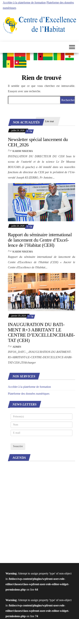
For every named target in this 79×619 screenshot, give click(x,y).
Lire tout (49, 121)
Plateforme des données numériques (28, 393)
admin (16, 346)
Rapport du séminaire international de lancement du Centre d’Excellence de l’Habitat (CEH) (40, 240)
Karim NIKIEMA (22, 151)
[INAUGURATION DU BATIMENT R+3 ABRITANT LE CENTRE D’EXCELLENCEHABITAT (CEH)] (41, 291)
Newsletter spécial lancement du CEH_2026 (38, 142)
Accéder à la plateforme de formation (24, 2)
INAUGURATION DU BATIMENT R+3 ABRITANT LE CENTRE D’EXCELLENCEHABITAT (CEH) (41, 332)
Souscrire (18, 446)
